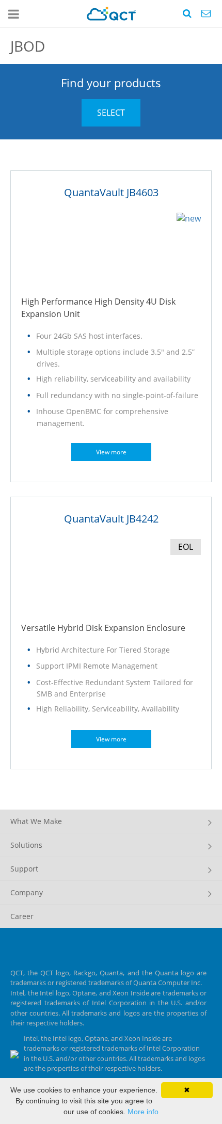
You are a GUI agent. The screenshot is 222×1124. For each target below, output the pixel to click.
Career (22, 916)
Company (26, 892)
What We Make (36, 821)
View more (111, 452)
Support (24, 869)
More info (143, 1111)
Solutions (26, 845)
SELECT (111, 112)
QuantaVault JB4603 (111, 192)
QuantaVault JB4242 (111, 519)
